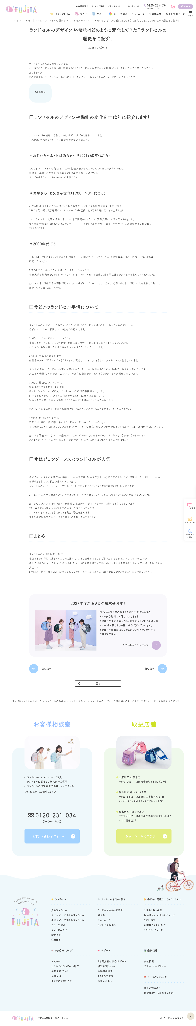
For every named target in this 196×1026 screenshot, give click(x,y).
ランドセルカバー (60, 930)
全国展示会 (155, 14)
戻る (98, 683)
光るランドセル (62, 14)
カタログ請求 (190, 508)
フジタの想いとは (131, 6)
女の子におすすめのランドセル (67, 915)
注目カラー (57, 940)
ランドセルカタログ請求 (110, 910)
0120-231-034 (56, 815)
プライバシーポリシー (155, 966)
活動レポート (58, 976)
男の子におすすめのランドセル (67, 920)
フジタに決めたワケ (61, 981)
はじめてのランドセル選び (65, 966)
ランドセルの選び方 (55, 20)
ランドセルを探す (190, 536)
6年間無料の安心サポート (112, 961)
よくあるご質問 (98, 6)
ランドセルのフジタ (174, 1018)
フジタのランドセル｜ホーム (27, 20)
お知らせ (56, 961)
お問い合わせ (105, 981)
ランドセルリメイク (153, 930)
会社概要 (149, 961)
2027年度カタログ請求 (136, 645)
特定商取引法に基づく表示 (159, 993)
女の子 (83, 14)
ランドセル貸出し (107, 925)
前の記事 (150, 668)
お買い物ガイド (114, 6)
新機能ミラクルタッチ (155, 925)
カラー (120, 14)
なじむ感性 (150, 920)
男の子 (100, 14)
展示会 (101, 915)
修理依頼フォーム (107, 966)
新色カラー (57, 935)
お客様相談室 (82, 6)
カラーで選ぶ (58, 925)
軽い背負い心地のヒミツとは (159, 915)
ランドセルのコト (78, 20)
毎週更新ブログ (59, 971)
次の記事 (46, 668)
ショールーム (138, 14)
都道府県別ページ (175, 14)
